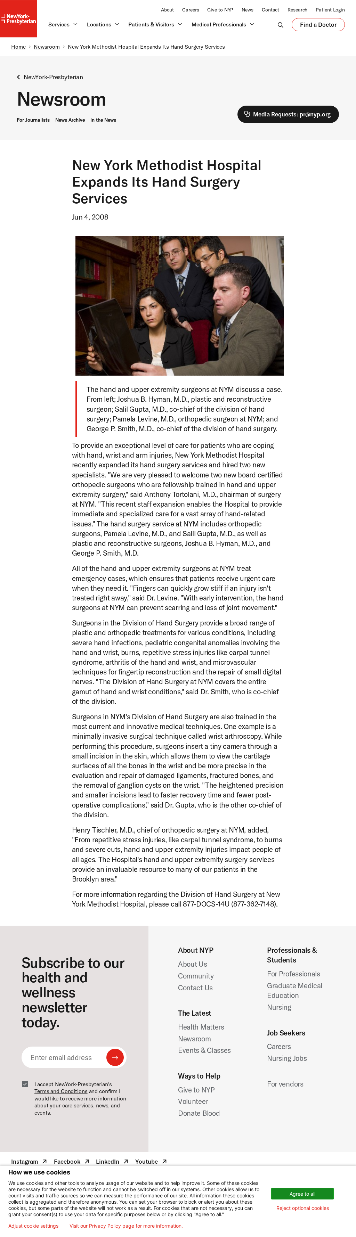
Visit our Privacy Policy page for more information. (126, 1226)
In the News (103, 120)
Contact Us (195, 987)
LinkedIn (113, 1163)
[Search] (280, 25)
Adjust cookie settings (33, 1226)
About (167, 10)
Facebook (72, 1163)
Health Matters (201, 1026)
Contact (270, 10)
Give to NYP (220, 10)
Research (297, 10)
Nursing (279, 1006)
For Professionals (293, 973)
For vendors (285, 1083)
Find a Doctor (318, 26)
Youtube (151, 1163)
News (247, 10)
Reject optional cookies (302, 1208)
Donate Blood (199, 1112)
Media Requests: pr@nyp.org (292, 114)
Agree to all (302, 1194)
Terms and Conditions (61, 1091)
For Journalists (33, 120)
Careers (190, 10)
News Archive (70, 120)
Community (195, 975)
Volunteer (193, 1101)
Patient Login (330, 10)
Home (18, 46)
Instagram (29, 1163)
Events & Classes (204, 1050)
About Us (192, 963)
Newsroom (47, 46)
